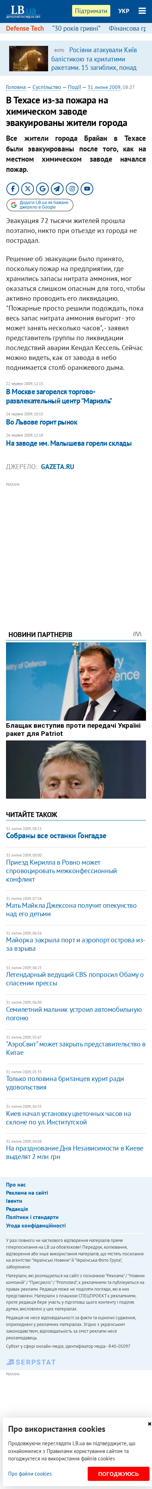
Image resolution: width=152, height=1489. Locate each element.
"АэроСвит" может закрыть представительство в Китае (75, 1048)
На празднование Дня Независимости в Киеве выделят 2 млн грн (75, 1152)
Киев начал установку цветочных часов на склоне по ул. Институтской (68, 1118)
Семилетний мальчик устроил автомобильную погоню (73, 1013)
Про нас (16, 1184)
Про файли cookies (30, 1473)
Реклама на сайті (27, 1192)
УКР (123, 11)
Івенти (14, 1200)
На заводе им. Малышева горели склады (68, 443)
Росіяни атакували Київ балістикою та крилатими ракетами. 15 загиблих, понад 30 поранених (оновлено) (94, 63)
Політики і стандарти (32, 1216)
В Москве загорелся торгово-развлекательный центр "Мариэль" (59, 396)
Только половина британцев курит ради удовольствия (65, 1083)
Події (74, 86)
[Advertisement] (76, 546)
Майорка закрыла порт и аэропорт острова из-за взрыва (75, 944)
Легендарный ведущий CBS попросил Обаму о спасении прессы (75, 978)
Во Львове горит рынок (41, 422)
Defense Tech (25, 28)
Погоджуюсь (118, 1474)
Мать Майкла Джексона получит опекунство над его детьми (71, 909)
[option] (76, 58)
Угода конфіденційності (36, 1225)
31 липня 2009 (104, 87)
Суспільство (47, 86)
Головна (16, 86)
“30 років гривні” (76, 28)
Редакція (17, 1208)
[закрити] (149, 1424)
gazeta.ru (57, 466)
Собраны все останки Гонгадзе (56, 835)
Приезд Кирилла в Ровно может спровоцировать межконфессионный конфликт (61, 871)
